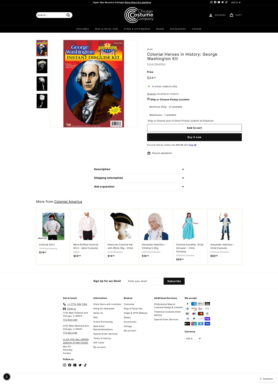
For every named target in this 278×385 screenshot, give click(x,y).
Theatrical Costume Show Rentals (167, 313)
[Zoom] (93, 83)
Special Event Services (105, 334)
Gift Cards (98, 342)
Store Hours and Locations (107, 304)
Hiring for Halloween (104, 308)
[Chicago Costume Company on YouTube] (74, 365)
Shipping (151, 94)
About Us (98, 313)
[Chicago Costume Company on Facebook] (69, 365)
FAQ (95, 317)
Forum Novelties (156, 64)
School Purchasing (103, 321)
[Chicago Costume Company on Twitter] (80, 365)
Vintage (197, 29)
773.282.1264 (70, 333)
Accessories (178, 29)
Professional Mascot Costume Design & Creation (168, 306)
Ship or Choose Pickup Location (170, 99)
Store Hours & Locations (138, 2)
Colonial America (68, 201)
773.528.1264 (70, 320)
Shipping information (108, 177)
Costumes (82, 29)
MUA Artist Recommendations (103, 328)
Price (150, 71)
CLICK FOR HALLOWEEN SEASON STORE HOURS (76, 341)
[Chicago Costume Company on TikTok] (85, 365)
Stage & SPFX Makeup (137, 29)
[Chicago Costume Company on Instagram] (64, 365)
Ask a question (104, 186)
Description (102, 169)
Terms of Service (102, 338)
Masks (160, 29)
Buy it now (194, 137)
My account (99, 347)
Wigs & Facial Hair (106, 29)
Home (150, 49)
